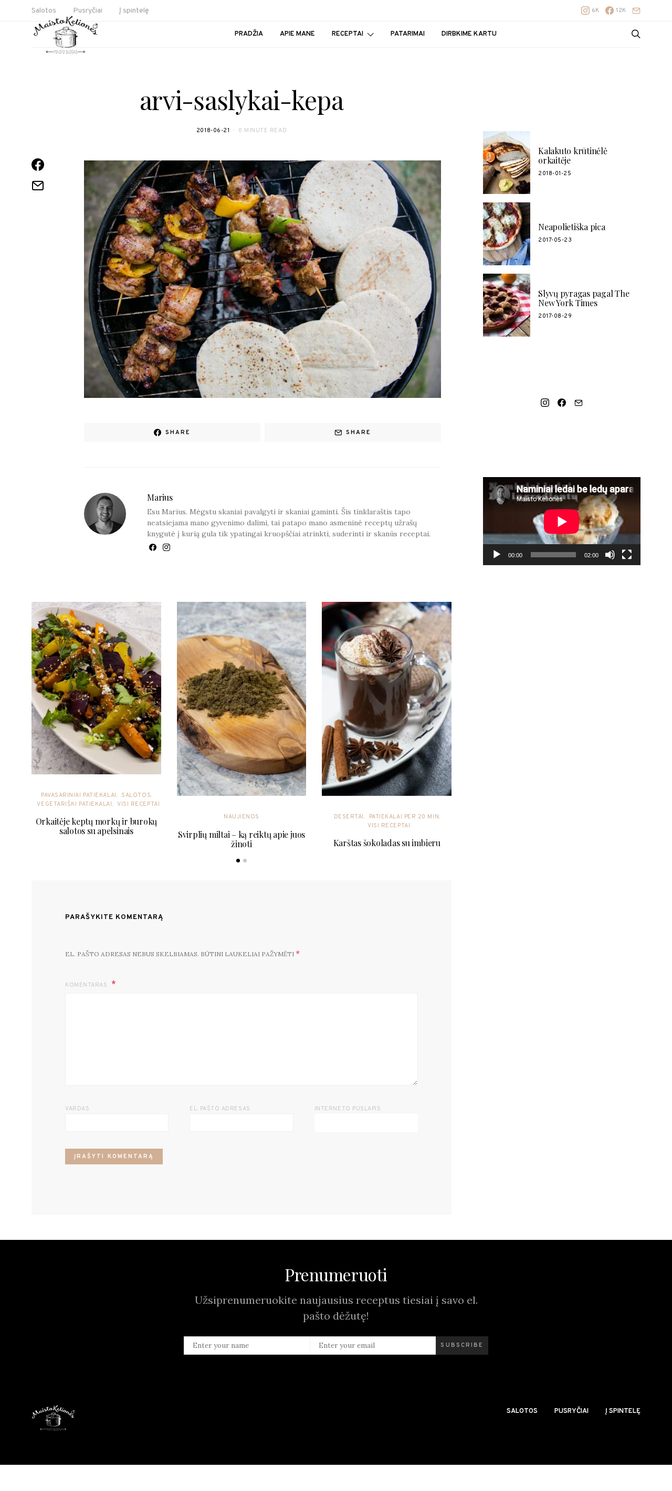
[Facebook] (561, 402)
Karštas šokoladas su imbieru (386, 842)
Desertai (349, 816)
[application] (561, 521)
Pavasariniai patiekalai (79, 795)
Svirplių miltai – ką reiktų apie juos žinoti (241, 839)
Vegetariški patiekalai (74, 804)
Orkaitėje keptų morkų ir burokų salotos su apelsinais (97, 826)
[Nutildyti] (610, 554)
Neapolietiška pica (571, 226)
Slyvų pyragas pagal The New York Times (583, 298)
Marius (160, 497)
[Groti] (496, 554)
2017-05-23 (555, 240)
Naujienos (241, 816)
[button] (238, 860)
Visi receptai (138, 804)
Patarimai (408, 34)
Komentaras (87, 985)
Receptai (347, 34)
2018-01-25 (555, 173)
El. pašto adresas (220, 1108)
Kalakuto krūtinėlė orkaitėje (572, 155)
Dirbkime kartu (469, 34)
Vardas (77, 1108)
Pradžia (249, 34)
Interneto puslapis (347, 1108)
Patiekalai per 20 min (404, 816)
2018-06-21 (213, 130)
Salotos (136, 795)
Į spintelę (134, 10)
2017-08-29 (555, 316)
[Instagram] (545, 402)
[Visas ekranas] (627, 554)
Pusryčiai (571, 1411)
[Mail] (636, 10)
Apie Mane (297, 34)
